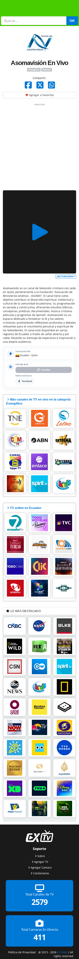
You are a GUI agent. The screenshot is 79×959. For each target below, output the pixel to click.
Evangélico (34, 69)
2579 (39, 902)
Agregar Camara (41, 867)
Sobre (41, 856)
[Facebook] (28, 85)
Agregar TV (41, 862)
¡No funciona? (66, 276)
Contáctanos (41, 873)
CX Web (62, 952)
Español (47, 69)
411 (40, 937)
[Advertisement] (39, 146)
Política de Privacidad (22, 952)
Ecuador (24, 355)
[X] (40, 85)
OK (72, 21)
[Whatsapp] (51, 85)
